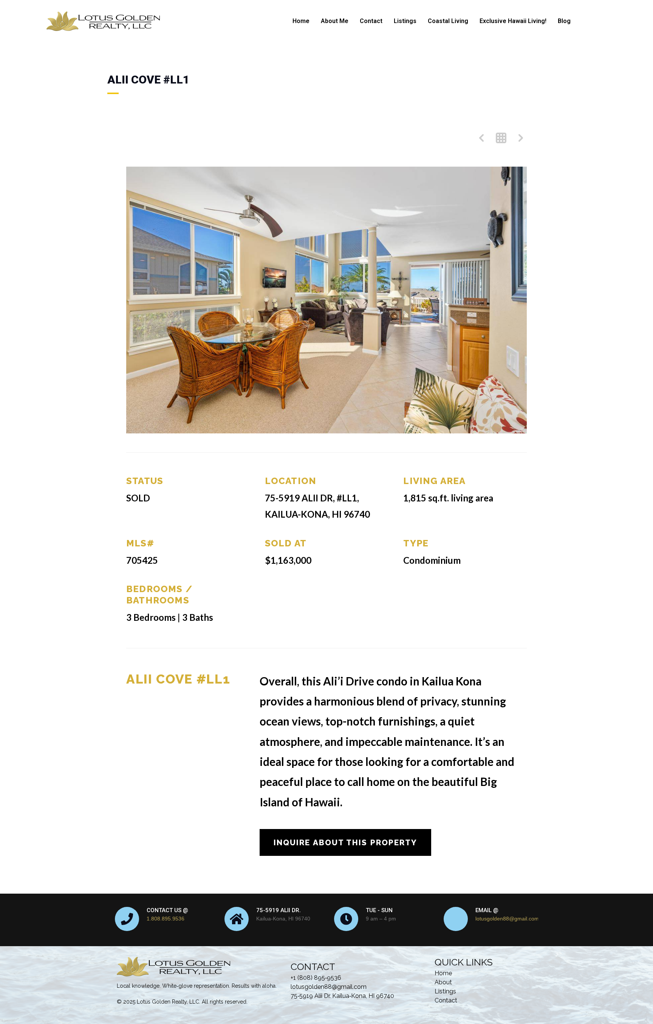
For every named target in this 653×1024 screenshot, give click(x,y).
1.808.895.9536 (165, 919)
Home (300, 21)
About (443, 982)
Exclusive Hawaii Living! (513, 21)
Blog (564, 21)
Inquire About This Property (345, 842)
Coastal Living (448, 21)
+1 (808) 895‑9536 (316, 977)
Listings (405, 21)
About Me (334, 21)
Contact (371, 21)
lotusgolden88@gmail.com (507, 919)
